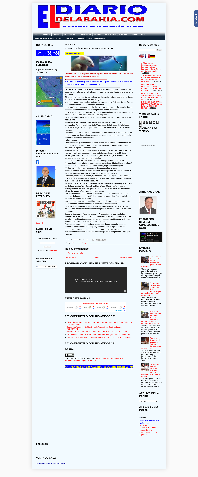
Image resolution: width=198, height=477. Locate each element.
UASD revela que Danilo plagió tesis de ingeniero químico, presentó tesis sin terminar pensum (150, 370)
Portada (97, 258)
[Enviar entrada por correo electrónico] (93, 240)
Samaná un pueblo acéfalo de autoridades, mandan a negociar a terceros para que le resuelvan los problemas (151, 317)
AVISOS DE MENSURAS (96, 38)
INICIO (37, 34)
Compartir (39, 223)
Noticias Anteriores (126, 258)
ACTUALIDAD (110, 34)
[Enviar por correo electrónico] (97, 240)
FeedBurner (52, 251)
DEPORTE (69, 38)
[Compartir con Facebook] (103, 240)
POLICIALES (123, 34)
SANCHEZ (57, 34)
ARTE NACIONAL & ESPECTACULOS (48, 38)
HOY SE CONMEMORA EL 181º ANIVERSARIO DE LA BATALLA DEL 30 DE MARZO (98, 337)
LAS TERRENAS (70, 34)
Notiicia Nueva (70, 258)
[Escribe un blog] (99, 240)
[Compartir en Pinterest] (105, 240)
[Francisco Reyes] (37, 163)
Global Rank (144, 425)
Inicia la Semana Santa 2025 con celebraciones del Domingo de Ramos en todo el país (99, 334)
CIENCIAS (80, 38)
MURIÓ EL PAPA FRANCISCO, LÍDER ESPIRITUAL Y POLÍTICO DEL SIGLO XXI (97, 332)
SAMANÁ (46, 34)
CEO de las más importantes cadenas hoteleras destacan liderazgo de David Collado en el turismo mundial (151, 67)
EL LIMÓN (97, 34)
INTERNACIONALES (139, 34)
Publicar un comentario (76, 253)
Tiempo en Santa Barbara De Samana (95, 303)
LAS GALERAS (85, 34)
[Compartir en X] (101, 240)
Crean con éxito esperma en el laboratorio (87, 243)
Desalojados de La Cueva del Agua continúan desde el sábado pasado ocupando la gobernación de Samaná (151, 289)
